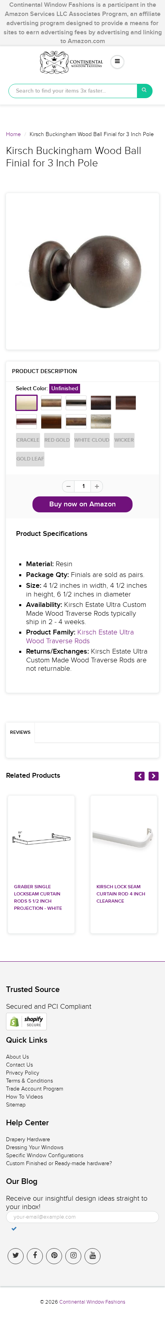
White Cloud (91, 440)
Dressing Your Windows (34, 1147)
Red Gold (57, 440)
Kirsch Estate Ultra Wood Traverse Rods (80, 636)
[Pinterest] (54, 1256)
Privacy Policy (22, 1072)
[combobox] (72, 91)
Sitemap (16, 1104)
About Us (17, 1056)
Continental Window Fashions (92, 1302)
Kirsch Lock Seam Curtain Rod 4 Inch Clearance (121, 894)
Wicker (124, 440)
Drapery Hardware (28, 1139)
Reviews (20, 732)
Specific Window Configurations (44, 1155)
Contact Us (19, 1064)
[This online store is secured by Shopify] (26, 1021)
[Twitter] (16, 1256)
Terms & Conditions (29, 1080)
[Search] (145, 91)
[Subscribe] (14, 1228)
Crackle (28, 440)
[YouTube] (93, 1256)
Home (13, 134)
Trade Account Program (34, 1088)
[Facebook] (35, 1256)
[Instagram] (73, 1256)
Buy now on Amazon (82, 504)
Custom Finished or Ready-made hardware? (59, 1163)
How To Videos (24, 1096)
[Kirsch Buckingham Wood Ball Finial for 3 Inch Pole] (82, 271)
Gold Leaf (30, 459)
